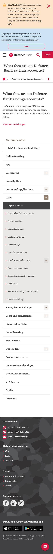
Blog (7, 451)
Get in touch (10, 421)
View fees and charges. (14, 124)
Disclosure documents (14, 476)
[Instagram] (21, 503)
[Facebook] (6, 503)
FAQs (7, 456)
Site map (9, 460)
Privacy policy (11, 481)
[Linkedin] (13, 503)
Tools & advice (18, 140)
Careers (8, 485)
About (6, 471)
